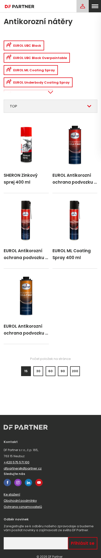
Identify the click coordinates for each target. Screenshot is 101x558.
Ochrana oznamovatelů (23, 506)
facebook (7, 482)
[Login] (82, 6)
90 (63, 371)
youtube (39, 482)
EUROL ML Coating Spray (34, 70)
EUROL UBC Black (27, 45)
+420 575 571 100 (16, 462)
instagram (18, 482)
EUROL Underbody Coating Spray (41, 82)
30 (38, 371)
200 (75, 371)
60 (50, 371)
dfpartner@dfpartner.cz (23, 468)
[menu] (95, 6)
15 (26, 371)
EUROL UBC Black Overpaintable (40, 58)
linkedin (28, 482)
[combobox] (50, 106)
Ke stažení (12, 494)
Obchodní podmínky (20, 500)
